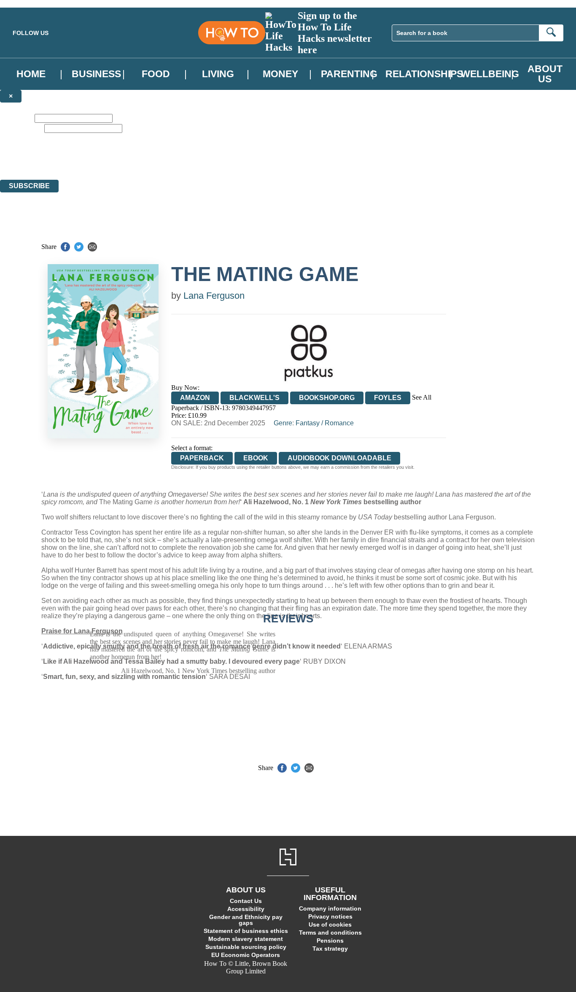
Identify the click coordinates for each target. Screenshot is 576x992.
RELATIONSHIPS (424, 74)
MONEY (280, 74)
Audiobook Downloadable (339, 458)
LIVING (218, 74)
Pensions (330, 940)
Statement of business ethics (246, 930)
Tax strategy (330, 948)
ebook (255, 458)
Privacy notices (330, 916)
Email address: (21, 128)
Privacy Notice (166, 160)
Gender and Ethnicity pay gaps (246, 920)
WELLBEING (490, 74)
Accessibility (245, 909)
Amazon (195, 397)
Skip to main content (27, 3)
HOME (31, 74)
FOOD (156, 74)
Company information (330, 908)
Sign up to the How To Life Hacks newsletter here (335, 32)
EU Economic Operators (245, 954)
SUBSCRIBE (29, 185)
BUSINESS (96, 74)
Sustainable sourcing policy (245, 946)
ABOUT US (545, 74)
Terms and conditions (330, 932)
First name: (16, 118)
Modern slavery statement (245, 938)
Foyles (387, 397)
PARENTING (349, 74)
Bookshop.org (327, 397)
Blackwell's (254, 397)
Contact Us (246, 900)
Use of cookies (330, 924)
